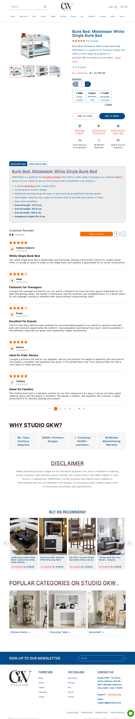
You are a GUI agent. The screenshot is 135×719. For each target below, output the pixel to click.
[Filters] (116, 234)
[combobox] (28, 7)
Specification (37, 164)
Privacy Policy (73, 712)
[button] (123, 7)
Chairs (42, 697)
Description (18, 164)
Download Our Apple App (118, 131)
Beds (41, 678)
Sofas (41, 683)
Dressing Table (59, 632)
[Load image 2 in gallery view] (29, 71)
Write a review (96, 234)
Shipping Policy (101, 712)
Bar (69, 687)
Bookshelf (95, 632)
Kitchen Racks (19, 632)
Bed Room (73, 678)
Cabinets (43, 692)
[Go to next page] (84, 409)
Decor (71, 692)
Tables (42, 687)
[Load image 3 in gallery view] (42, 71)
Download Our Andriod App (99, 131)
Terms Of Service (117, 712)
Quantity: (77, 79)
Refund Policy (87, 712)
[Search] (45, 7)
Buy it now (112, 116)
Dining (71, 697)
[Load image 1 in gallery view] (16, 71)
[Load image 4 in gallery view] (55, 71)
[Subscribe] (123, 658)
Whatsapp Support (80, 131)
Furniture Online (52, 177)
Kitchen (71, 683)
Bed (117, 177)
